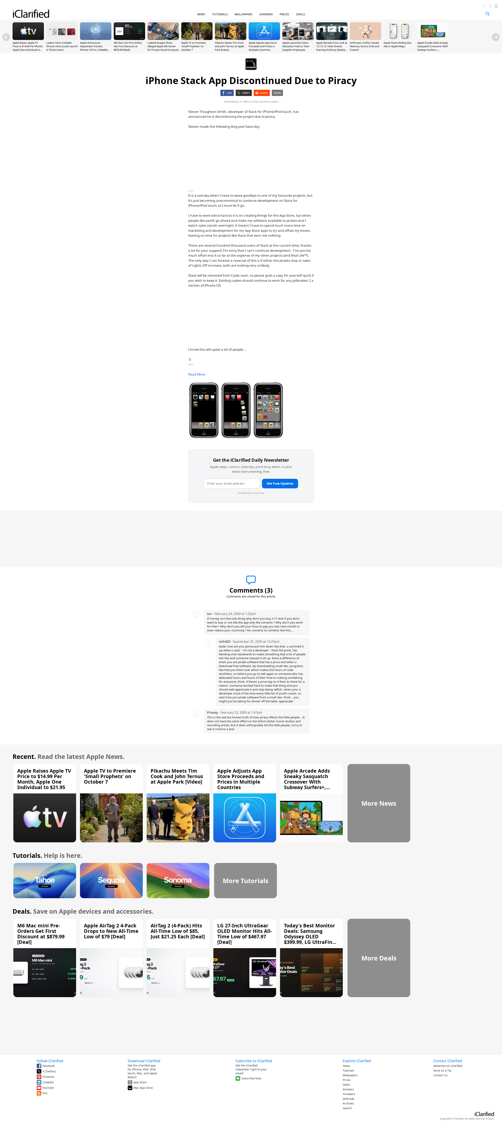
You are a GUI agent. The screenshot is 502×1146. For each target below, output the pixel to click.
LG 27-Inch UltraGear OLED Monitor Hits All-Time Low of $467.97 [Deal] (244, 933)
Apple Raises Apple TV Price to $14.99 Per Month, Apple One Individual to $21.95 (28, 48)
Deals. (22, 911)
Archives (348, 1103)
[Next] (496, 37)
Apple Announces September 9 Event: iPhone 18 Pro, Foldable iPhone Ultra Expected (93, 48)
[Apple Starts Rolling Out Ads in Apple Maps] (399, 39)
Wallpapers (350, 1075)
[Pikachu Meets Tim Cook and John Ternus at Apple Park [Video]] (230, 39)
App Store (140, 1082)
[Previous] (6, 37)
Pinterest (48, 1077)
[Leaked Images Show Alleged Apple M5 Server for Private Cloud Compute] (163, 39)
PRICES (284, 14)
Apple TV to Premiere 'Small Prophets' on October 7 (193, 46)
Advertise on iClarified (447, 1066)
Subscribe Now (251, 1078)
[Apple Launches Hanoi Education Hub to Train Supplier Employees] (298, 39)
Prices (347, 1080)
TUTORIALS (220, 14)
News (346, 1066)
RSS (45, 1093)
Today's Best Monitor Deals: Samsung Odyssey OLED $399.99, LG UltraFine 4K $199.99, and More (309, 936)
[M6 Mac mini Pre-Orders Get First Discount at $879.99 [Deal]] (129, 39)
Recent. (24, 756)
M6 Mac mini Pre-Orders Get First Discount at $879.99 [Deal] (128, 46)
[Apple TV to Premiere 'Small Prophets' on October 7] (197, 39)
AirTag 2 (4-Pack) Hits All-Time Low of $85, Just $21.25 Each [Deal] (178, 931)
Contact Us (440, 1075)
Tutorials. (27, 855)
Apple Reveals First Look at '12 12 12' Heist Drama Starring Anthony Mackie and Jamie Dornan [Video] (331, 48)
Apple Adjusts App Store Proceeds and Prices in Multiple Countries (263, 46)
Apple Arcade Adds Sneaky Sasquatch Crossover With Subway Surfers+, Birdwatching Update (432, 48)
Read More (196, 374)
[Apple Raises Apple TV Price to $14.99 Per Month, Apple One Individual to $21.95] (28, 39)
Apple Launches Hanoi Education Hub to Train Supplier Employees (295, 46)
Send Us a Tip (442, 1070)
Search (347, 1108)
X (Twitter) (49, 1071)
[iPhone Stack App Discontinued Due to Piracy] (204, 411)
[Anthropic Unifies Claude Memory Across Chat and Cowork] (365, 39)
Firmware (349, 1094)
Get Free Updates (280, 483)
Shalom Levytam (270, 101)
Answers (348, 1089)
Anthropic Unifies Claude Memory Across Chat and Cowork (364, 46)
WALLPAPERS (243, 14)
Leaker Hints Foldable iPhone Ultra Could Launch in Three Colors (62, 46)
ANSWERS (266, 14)
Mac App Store (143, 1088)
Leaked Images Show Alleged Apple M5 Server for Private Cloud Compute (163, 46)
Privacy (490, 1118)
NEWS (201, 14)
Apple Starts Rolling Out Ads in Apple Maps (397, 44)
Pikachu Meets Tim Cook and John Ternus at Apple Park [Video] (229, 46)
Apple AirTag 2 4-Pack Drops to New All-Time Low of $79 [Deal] (111, 931)
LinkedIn (48, 1082)
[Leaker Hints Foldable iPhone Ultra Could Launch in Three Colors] (62, 39)
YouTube (48, 1088)
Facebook (49, 1066)
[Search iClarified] (487, 14)
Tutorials (348, 1070)
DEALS (300, 14)
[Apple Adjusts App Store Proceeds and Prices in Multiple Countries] (264, 39)
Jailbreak (348, 1099)
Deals (346, 1084)
